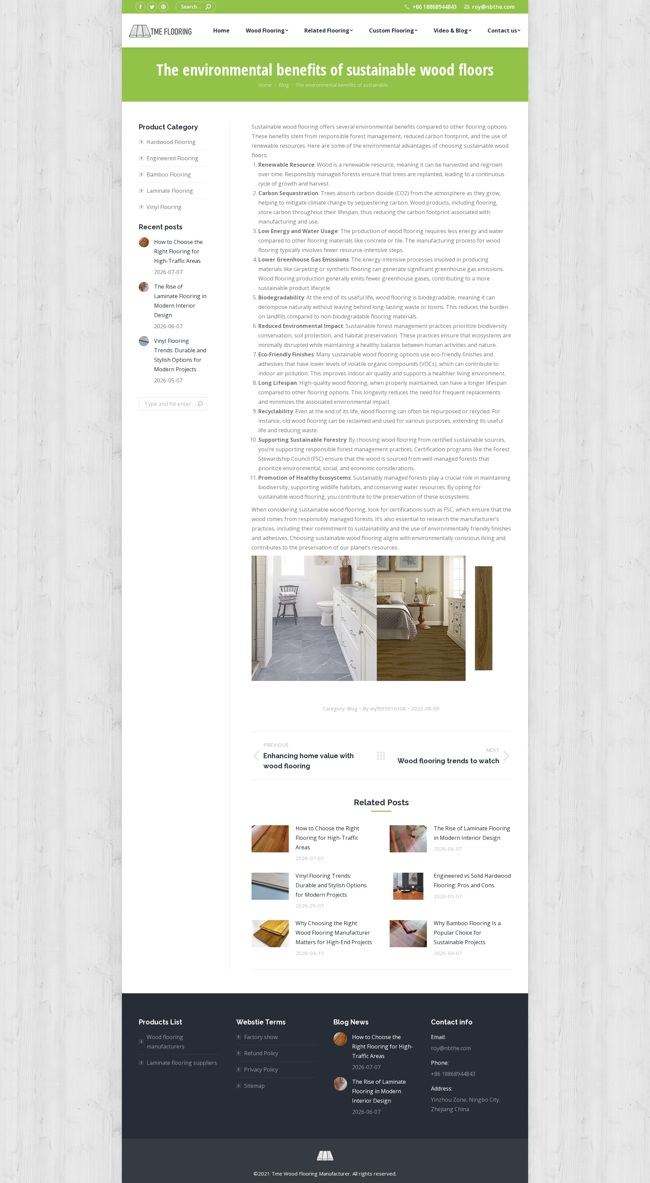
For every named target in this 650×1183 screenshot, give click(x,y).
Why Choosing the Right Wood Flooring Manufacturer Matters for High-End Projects (334, 932)
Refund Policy (261, 1053)
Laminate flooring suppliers (182, 1062)
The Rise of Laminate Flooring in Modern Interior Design (472, 833)
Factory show (261, 1037)
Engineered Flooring (172, 158)
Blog (352, 708)
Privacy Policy (261, 1069)
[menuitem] (221, 30)
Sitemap (254, 1085)
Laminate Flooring (170, 190)
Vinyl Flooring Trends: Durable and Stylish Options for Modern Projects (331, 885)
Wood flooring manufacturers (166, 1041)
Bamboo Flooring (169, 174)
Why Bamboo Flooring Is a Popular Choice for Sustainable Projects (467, 932)
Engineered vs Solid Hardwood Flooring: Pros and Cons (472, 880)
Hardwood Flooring (171, 142)
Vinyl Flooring (164, 207)
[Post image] (270, 838)
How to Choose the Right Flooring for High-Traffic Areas (327, 838)
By (384, 708)
